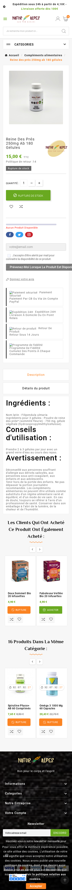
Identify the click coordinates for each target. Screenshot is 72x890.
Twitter (19, 234)
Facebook (10, 234)
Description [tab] (36, 375)
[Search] (64, 31)
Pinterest (29, 234)
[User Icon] (58, 19)
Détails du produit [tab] (36, 388)
